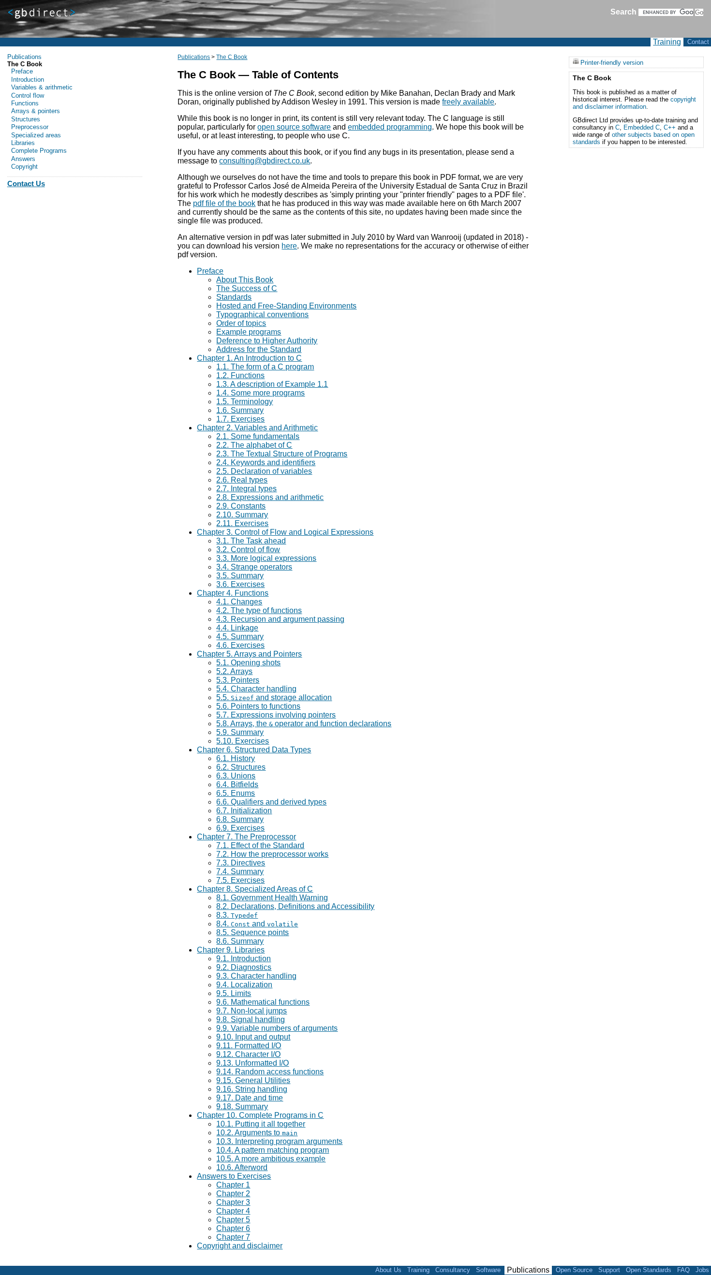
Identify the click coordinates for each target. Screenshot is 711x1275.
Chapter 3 (233, 1202)
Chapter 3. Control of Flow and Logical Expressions (285, 532)
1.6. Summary (240, 410)
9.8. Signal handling (250, 1019)
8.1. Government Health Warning (272, 898)
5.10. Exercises (242, 741)
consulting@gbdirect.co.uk (264, 161)
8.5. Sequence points (252, 932)
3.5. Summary (240, 576)
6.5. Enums (235, 793)
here (289, 246)
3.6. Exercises (240, 584)
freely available (468, 102)
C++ (670, 127)
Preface (210, 271)
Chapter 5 (233, 1220)
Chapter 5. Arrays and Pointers (249, 654)
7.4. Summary (240, 871)
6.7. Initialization (244, 810)
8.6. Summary (240, 941)
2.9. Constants (241, 506)
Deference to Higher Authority (266, 341)
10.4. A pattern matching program (272, 1150)
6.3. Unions (235, 776)
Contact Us (26, 183)
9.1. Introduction (243, 958)
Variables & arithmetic (42, 87)
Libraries (23, 143)
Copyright (24, 166)
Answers (23, 158)
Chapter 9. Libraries (231, 950)
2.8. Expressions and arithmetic (270, 497)
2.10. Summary (242, 515)
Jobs (702, 1270)
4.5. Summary (240, 636)
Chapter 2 (233, 1193)
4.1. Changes (239, 602)
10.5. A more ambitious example (271, 1159)
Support (609, 1270)
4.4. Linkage (237, 628)
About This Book (244, 280)
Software (488, 1270)
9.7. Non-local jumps (251, 1011)
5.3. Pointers (237, 680)
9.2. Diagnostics (243, 967)
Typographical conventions (262, 314)
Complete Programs (39, 150)
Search (623, 12)
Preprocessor (29, 127)
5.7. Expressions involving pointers (276, 715)
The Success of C (246, 288)
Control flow (27, 95)
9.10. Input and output (253, 1037)
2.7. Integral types (246, 488)
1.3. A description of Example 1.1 (272, 384)
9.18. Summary (242, 1106)
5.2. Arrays (234, 671)
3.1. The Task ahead (251, 541)
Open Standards (648, 1270)
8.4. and (257, 924)
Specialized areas (36, 135)
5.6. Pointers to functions (258, 706)
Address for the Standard (258, 349)
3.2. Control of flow (248, 549)
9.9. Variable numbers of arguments (277, 1028)
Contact (698, 41)
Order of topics (241, 323)
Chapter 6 (233, 1228)
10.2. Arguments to (256, 1132)
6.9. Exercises (240, 828)
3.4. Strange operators (254, 567)
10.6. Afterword (241, 1167)
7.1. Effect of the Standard (260, 845)
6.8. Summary (240, 819)
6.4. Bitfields (237, 784)
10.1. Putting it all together (260, 1124)
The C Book (231, 57)
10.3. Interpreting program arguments (279, 1141)
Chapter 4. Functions (232, 593)
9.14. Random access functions (270, 1072)
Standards (234, 297)
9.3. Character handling (256, 976)
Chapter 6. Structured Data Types (254, 750)
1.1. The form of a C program (265, 367)
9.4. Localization (244, 985)
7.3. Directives (240, 863)
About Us (388, 1270)
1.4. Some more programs (260, 393)
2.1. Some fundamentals (257, 436)
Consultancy (452, 1270)
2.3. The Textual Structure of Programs (281, 454)
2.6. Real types (241, 480)
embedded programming (390, 127)
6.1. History (235, 758)
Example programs (248, 332)
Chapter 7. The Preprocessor (246, 837)
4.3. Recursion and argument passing (280, 619)
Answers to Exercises (234, 1176)
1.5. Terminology (244, 401)
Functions (25, 103)
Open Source (574, 1270)
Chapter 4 (233, 1211)
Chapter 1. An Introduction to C (249, 358)
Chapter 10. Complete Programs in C (260, 1115)
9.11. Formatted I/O (248, 1045)
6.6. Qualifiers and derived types (271, 802)
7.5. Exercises (240, 880)
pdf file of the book (224, 203)
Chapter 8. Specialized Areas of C (255, 889)
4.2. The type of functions (259, 610)
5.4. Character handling (256, 689)
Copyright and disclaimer (239, 1246)
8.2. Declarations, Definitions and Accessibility (295, 906)
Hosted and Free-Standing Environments (286, 306)
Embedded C (641, 127)
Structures (25, 119)
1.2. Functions (240, 375)
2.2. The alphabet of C (254, 445)
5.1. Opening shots (248, 663)
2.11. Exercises (242, 523)
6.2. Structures (241, 767)
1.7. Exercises (240, 419)
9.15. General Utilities (253, 1080)
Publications (194, 57)
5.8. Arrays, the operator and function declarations (303, 723)
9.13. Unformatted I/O (252, 1063)
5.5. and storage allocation (274, 697)
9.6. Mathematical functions (263, 1002)
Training (667, 42)
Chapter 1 (233, 1185)
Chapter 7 (233, 1237)
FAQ (683, 1270)
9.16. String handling (251, 1089)
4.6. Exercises (240, 645)
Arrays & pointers (35, 111)
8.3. (237, 915)
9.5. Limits (233, 993)
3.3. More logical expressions (266, 558)
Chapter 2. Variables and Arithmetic (257, 428)
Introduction (27, 79)
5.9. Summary (240, 732)
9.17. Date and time (249, 1098)
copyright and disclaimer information (634, 103)
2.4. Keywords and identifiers (265, 462)
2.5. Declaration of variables (264, 471)
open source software (294, 127)
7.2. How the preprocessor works (272, 854)
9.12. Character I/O (248, 1054)
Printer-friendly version (611, 62)
